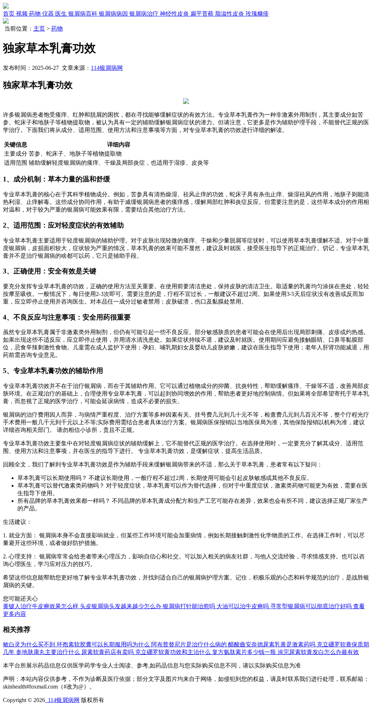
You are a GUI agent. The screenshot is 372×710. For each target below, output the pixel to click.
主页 (39, 28)
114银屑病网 (107, 68)
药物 (57, 28)
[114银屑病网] (6, 7)
